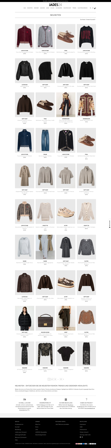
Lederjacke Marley (24, 86)
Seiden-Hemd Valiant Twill (86, 120)
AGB (81, 427)
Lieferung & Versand (20, 432)
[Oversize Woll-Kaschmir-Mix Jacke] (45, 282)
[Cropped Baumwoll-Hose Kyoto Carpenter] (65, 318)
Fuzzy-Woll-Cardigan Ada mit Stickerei (45, 52)
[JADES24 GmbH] (55, 4)
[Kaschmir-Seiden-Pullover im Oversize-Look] (45, 211)
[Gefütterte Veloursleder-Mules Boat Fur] (86, 140)
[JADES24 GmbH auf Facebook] (80, 437)
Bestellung (18, 429)
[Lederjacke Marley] (24, 70)
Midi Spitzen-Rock (86, 369)
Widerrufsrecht (84, 432)
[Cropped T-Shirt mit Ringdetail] (65, 353)
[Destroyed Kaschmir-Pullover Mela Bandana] (86, 247)
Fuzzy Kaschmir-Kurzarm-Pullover (65, 191)
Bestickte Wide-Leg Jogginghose (45, 262)
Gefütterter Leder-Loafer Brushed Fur (66, 52)
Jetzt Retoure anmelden (62, 424)
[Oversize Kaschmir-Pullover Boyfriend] (86, 70)
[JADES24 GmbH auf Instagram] (82, 437)
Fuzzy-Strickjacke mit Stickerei (24, 156)
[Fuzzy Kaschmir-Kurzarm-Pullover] (65, 176)
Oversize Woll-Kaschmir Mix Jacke (65, 86)
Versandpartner (23, 410)
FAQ (16, 440)
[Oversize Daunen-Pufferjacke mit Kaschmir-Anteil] (24, 318)
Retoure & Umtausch (20, 437)
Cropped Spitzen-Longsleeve (45, 369)
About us (37, 424)
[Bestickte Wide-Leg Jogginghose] (45, 247)
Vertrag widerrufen (85, 435)
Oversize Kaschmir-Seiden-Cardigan (86, 227)
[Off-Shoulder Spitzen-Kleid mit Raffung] (24, 353)
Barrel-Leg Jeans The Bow (45, 156)
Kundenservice (80, 406)
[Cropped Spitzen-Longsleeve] (45, 353)
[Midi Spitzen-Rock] (86, 353)
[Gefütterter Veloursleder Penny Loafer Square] (45, 104)
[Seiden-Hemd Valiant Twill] (86, 104)
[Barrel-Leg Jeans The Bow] (45, 140)
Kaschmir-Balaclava (45, 86)
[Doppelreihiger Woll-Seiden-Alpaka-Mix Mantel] (24, 176)
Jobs (36, 429)
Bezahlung (70, 405)
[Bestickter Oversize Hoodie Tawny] (24, 247)
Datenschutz (83, 429)
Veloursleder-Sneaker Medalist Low (65, 298)
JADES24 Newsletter (41, 432)
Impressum (83, 424)
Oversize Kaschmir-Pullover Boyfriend (86, 86)
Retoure (43, 405)
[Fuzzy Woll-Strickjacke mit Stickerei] (24, 36)
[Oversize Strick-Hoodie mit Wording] (86, 36)
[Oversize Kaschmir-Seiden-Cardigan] (86, 211)
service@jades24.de (90, 408)
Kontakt (17, 427)
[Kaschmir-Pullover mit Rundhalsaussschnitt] (86, 282)
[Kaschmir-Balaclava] (45, 70)
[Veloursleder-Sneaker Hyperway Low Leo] (65, 211)
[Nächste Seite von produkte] (63, 379)
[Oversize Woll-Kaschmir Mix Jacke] (65, 70)
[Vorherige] (39, 1)
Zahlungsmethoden (20, 435)
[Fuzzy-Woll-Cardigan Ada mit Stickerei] (45, 36)
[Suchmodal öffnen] (90, 8)
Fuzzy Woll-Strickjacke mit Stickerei (24, 52)
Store (36, 427)
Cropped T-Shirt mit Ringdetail (65, 369)
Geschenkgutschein (40, 435)
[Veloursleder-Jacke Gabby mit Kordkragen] (24, 282)
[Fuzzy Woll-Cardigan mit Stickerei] (65, 140)
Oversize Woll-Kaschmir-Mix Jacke (45, 298)
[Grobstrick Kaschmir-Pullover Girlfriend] (24, 104)
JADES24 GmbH (28, 443)
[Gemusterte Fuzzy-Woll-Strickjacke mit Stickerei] (24, 211)
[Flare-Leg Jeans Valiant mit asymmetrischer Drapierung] (65, 104)
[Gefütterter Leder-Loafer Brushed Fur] (65, 36)
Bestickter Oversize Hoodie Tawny (24, 262)
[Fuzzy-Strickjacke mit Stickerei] (24, 140)
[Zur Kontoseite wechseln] (93, 8)
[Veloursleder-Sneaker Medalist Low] (65, 282)
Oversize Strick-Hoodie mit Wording (86, 52)
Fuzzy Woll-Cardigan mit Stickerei (66, 156)
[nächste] (72, 1)
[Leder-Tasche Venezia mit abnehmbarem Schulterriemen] (45, 318)
